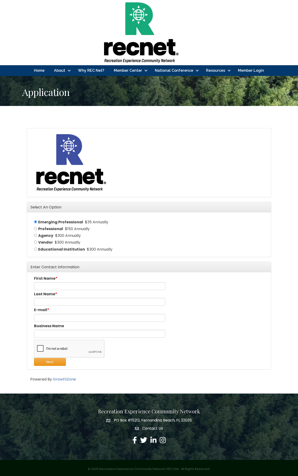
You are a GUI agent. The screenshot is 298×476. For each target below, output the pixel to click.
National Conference (174, 70)
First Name (44, 278)
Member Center (128, 70)
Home (39, 70)
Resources (215, 70)
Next (50, 362)
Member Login (251, 70)
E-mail (40, 310)
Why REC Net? (91, 70)
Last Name (44, 294)
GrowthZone (64, 379)
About (59, 70)
